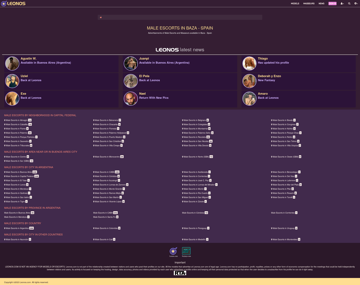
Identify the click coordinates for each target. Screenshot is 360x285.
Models (295, 3)
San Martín (108, 197)
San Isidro (18, 197)
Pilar (283, 188)
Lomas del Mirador (200, 184)
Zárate (195, 201)
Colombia (107, 228)
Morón (195, 188)
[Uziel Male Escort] (12, 84)
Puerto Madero (110, 137)
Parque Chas (287, 132)
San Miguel (197, 197)
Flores (17, 128)
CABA (107, 172)
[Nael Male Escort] (130, 101)
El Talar (17, 180)
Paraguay (196, 228)
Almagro (18, 120)
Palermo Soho (198, 132)
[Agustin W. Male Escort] (12, 66)
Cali (105, 239)
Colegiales (197, 124)
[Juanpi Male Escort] (130, 66)
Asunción (18, 239)
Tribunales (19, 145)
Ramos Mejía (109, 193)
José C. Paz (197, 180)
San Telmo (286, 141)
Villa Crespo (108, 145)
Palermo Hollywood (112, 132)
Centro (17, 156)
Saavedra (18, 141)
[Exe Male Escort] (12, 101)
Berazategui (286, 172)
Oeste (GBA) (287, 156)
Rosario (284, 193)
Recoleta (196, 137)
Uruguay (285, 228)
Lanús (17, 184)
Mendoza (18, 188)
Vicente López (109, 201)
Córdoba (107, 176)
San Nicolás (198, 141)
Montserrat (197, 128)
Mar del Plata (287, 184)
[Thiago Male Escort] (249, 66)
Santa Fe (105, 216)
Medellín (196, 239)
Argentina (19, 228)
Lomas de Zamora (111, 184)
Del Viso (285, 176)
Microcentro (109, 156)
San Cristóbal (109, 141)
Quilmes (18, 193)
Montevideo (286, 239)
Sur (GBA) (19, 160)
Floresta (107, 128)
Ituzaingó (107, 180)
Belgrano (196, 120)
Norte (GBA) (198, 156)
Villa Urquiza (286, 145)
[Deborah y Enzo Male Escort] (249, 84)
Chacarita (107, 124)
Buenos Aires (21, 172)
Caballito (18, 124)
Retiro (284, 137)
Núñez (284, 128)
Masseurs (308, 3)
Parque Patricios (21, 137)
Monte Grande (109, 188)
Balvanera (107, 120)
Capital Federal (22, 176)
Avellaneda (197, 172)
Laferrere (285, 180)
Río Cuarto (197, 193)
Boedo (284, 120)
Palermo (18, 132)
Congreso (285, 124)
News (321, 3)
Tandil (284, 197)
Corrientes (197, 176)
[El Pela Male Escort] (130, 84)
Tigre (16, 201)
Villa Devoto (197, 145)
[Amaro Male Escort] (249, 101)
